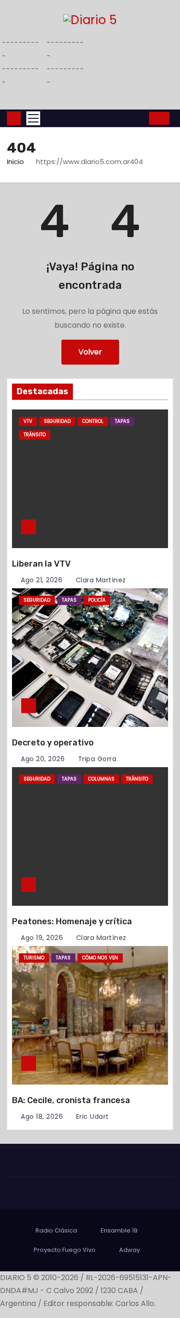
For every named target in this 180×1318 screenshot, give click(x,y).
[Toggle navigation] (33, 118)
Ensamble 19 (119, 1230)
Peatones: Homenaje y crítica (72, 921)
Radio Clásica (56, 1230)
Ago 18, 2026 (42, 1116)
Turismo (34, 957)
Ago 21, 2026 (41, 580)
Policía (97, 600)
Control (92, 421)
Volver (90, 352)
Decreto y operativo (53, 743)
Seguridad (57, 421)
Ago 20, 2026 (43, 758)
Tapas (122, 421)
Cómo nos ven (100, 957)
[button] (139, 118)
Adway (129, 1249)
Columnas (101, 778)
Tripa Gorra (96, 758)
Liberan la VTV (41, 564)
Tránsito (35, 434)
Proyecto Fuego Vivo (65, 1249)
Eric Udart (91, 1116)
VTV (28, 421)
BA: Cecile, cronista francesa (71, 1100)
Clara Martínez (99, 580)
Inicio (15, 161)
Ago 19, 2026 (42, 937)
